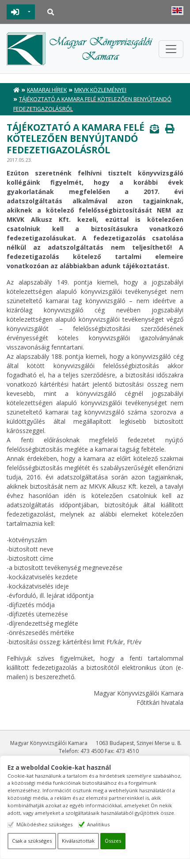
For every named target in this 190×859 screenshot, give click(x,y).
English (177, 10)
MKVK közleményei (100, 90)
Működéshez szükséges (44, 824)
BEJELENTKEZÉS (15, 11)
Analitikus (98, 824)
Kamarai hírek (47, 90)
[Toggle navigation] (171, 49)
